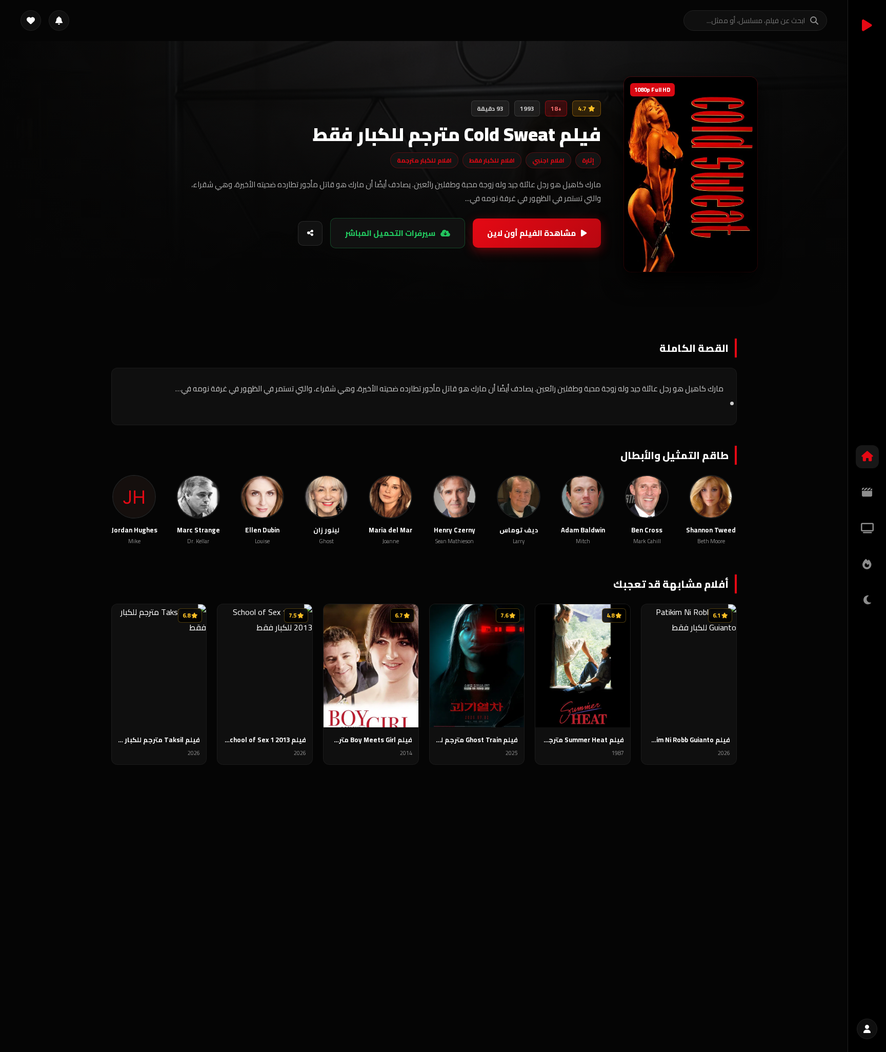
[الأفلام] (867, 492)
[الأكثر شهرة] (867, 564)
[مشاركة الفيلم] (310, 233)
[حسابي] (867, 1029)
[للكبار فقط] (867, 600)
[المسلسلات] (867, 528)
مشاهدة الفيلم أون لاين (531, 233)
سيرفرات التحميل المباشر (390, 233)
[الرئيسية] (867, 456)
